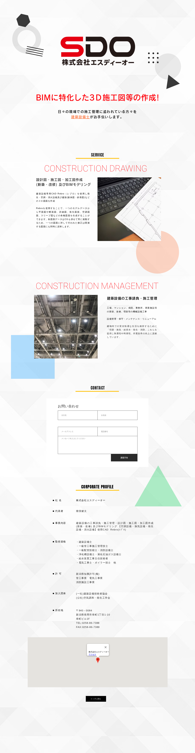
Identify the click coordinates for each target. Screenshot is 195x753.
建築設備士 (80, 117)
